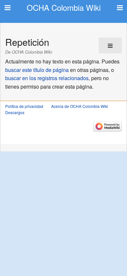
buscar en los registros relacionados (47, 78)
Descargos (14, 112)
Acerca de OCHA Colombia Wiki (79, 106)
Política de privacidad (24, 106)
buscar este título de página (37, 70)
